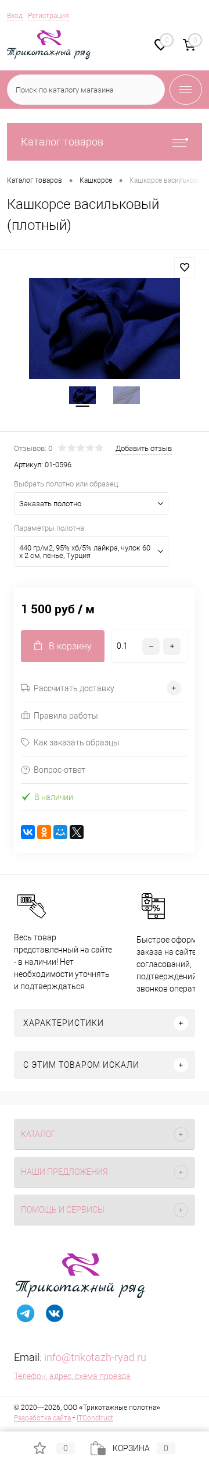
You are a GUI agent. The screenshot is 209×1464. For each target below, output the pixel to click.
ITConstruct (95, 1418)
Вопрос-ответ (59, 769)
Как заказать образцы (77, 742)
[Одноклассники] (44, 832)
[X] (77, 832)
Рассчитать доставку (74, 688)
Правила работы (66, 715)
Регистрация (48, 16)
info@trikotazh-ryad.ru (95, 1357)
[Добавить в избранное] (184, 267)
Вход (15, 16)
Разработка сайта (42, 1418)
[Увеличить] (104, 328)
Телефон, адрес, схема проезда (72, 1376)
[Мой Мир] (60, 832)
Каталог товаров (62, 142)
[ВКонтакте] (28, 832)
